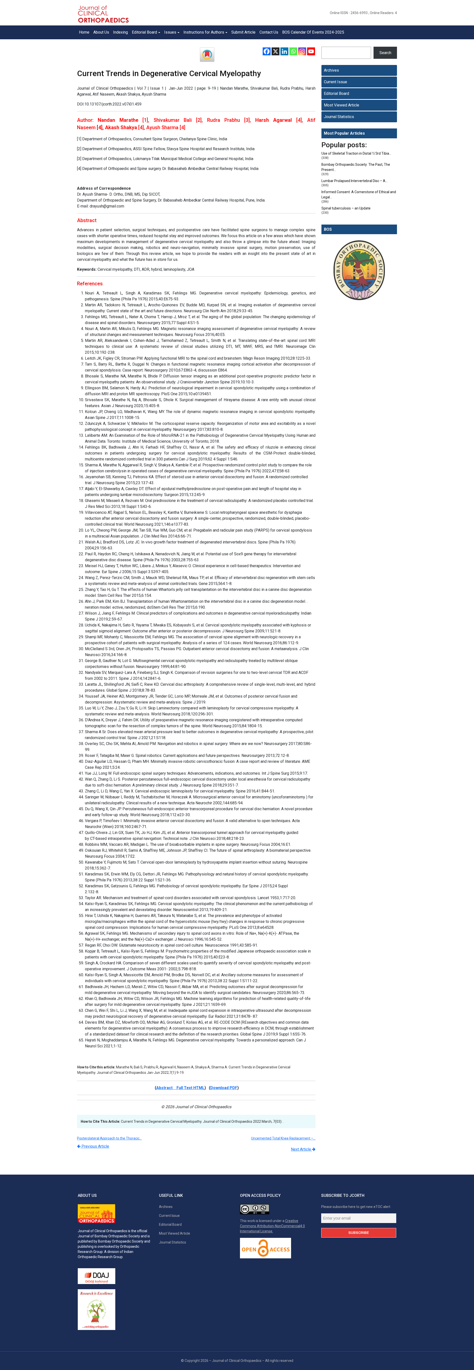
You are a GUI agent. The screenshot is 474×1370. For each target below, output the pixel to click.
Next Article (301, 1149)
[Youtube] (311, 51)
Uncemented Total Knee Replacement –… (283, 1138)
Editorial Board (336, 93)
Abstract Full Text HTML (180, 1087)
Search (385, 52)
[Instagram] (302, 51)
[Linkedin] (284, 51)
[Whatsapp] (293, 51)
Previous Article (94, 1146)
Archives (331, 70)
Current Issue (335, 82)
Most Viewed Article (341, 105)
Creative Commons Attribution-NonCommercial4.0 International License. (272, 1226)
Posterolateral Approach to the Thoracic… (109, 1138)
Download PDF (223, 1087)
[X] (275, 51)
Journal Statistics (339, 116)
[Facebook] (267, 51)
